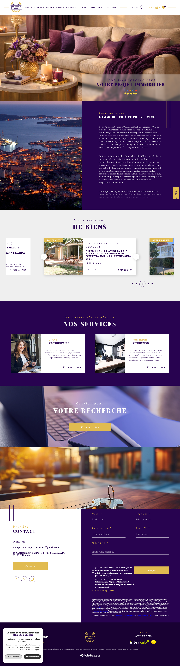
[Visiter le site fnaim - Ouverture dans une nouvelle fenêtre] (153, 641)
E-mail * (143, 528)
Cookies (135, 649)
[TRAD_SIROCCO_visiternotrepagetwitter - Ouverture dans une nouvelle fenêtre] (24, 579)
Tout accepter (32, 657)
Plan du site (94, 649)
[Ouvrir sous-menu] (31, 7)
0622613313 (19, 541)
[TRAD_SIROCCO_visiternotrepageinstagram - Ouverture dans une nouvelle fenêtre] (32, 579)
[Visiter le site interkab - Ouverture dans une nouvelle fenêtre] (139, 642)
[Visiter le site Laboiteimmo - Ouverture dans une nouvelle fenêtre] (89, 658)
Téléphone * (102, 528)
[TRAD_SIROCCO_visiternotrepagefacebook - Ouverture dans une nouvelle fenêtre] (16, 579)
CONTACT (83, 7)
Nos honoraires (85, 649)
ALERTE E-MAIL (111, 7)
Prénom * (143, 514)
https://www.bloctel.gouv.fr (100, 611)
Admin (114, 649)
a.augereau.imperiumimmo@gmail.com (36, 547)
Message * (100, 543)
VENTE (27, 7)
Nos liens (119, 649)
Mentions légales (105, 649)
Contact (176, 193)
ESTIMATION (71, 7)
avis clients (96, 7)
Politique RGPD (127, 649)
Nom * (97, 514)
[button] (44, 257)
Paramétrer (13, 657)
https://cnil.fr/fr (98, 607)
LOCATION (38, 7)
